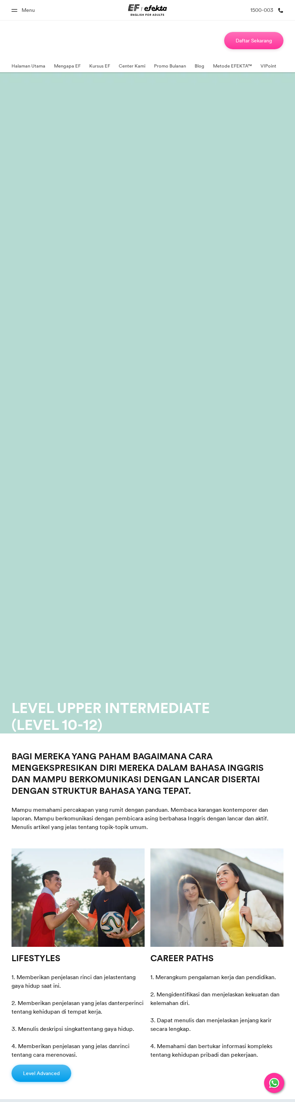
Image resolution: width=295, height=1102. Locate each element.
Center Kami (132, 65)
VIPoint (268, 65)
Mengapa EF (67, 65)
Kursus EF (99, 65)
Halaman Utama (28, 65)
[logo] (147, 10)
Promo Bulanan (170, 65)
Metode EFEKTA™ (232, 65)
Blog (199, 65)
